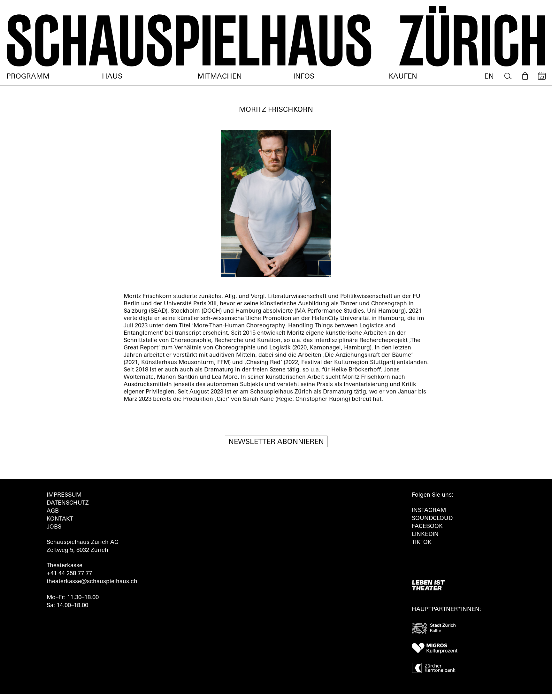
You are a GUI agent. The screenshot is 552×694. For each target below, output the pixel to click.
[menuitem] (508, 76)
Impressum (64, 495)
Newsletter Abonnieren (276, 442)
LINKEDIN (425, 535)
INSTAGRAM (429, 511)
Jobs (54, 527)
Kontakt (60, 519)
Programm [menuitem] (28, 76)
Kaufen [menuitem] (403, 76)
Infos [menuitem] (303, 76)
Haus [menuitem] (112, 76)
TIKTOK (422, 542)
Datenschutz (68, 503)
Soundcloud (432, 519)
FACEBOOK (427, 527)
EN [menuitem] (489, 76)
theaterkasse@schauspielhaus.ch (92, 582)
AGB (53, 511)
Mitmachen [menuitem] (219, 76)
